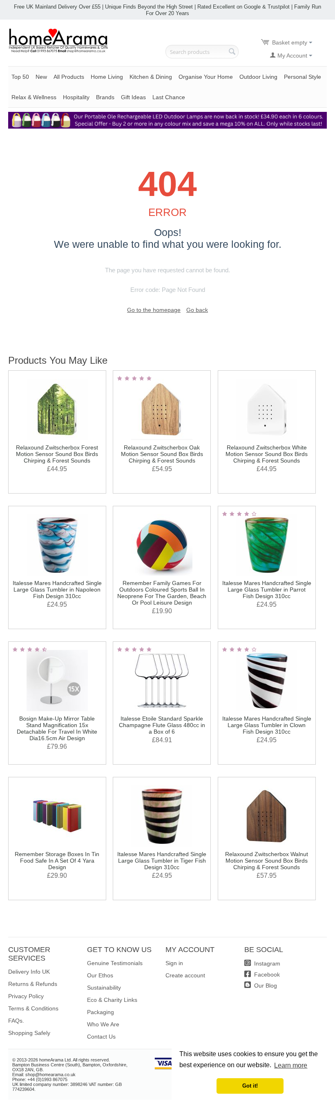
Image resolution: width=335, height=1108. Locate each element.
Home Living (107, 76)
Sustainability (104, 987)
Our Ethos (100, 975)
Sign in (174, 963)
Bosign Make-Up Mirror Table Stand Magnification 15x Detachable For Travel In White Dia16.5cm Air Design (57, 728)
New (41, 76)
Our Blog (264, 985)
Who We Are (103, 1024)
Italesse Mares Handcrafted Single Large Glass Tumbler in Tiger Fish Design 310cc (161, 860)
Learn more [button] (290, 1065)
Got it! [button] (250, 1086)
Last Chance (168, 97)
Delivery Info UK (29, 971)
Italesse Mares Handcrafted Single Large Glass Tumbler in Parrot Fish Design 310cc (266, 589)
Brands (105, 97)
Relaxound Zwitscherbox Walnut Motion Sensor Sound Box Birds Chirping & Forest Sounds (266, 860)
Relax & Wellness (33, 97)
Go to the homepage (154, 310)
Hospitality (76, 97)
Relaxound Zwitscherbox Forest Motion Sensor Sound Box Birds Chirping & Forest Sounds (57, 454)
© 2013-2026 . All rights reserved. (61, 1059)
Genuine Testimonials (115, 963)
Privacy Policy (26, 996)
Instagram (266, 963)
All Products (69, 76)
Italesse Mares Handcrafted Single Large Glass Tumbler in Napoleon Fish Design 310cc (57, 589)
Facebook (266, 974)
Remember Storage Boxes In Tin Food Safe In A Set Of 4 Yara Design (57, 860)
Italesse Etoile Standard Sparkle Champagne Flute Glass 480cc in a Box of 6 (162, 725)
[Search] (232, 52)
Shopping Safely (29, 1033)
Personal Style (302, 76)
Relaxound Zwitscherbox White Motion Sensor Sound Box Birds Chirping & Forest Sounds (267, 454)
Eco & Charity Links (112, 1000)
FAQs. (16, 1020)
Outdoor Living (258, 76)
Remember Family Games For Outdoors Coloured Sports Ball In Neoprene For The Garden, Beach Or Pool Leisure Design (161, 593)
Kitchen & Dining (151, 76)
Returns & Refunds (32, 984)
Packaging (100, 1012)
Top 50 (20, 76)
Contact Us (101, 1036)
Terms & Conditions (33, 1008)
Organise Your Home (206, 76)
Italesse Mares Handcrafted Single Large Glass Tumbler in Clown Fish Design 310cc (266, 725)
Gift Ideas (133, 97)
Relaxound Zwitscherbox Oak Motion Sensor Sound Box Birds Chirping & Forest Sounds (162, 454)
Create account (185, 975)
